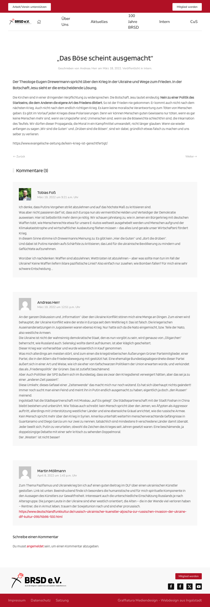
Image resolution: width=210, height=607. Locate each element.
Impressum (17, 600)
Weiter (189, 156)
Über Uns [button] (66, 21)
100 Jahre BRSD (133, 21)
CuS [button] (194, 21)
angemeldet (35, 546)
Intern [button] (164, 21)
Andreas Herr (88, 68)
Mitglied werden (187, 7)
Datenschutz (41, 600)
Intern (147, 68)
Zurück (20, 156)
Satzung (62, 600)
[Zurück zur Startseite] (20, 22)
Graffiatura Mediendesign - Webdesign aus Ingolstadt (160, 600)
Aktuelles (99, 21)
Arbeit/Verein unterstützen (30, 7)
